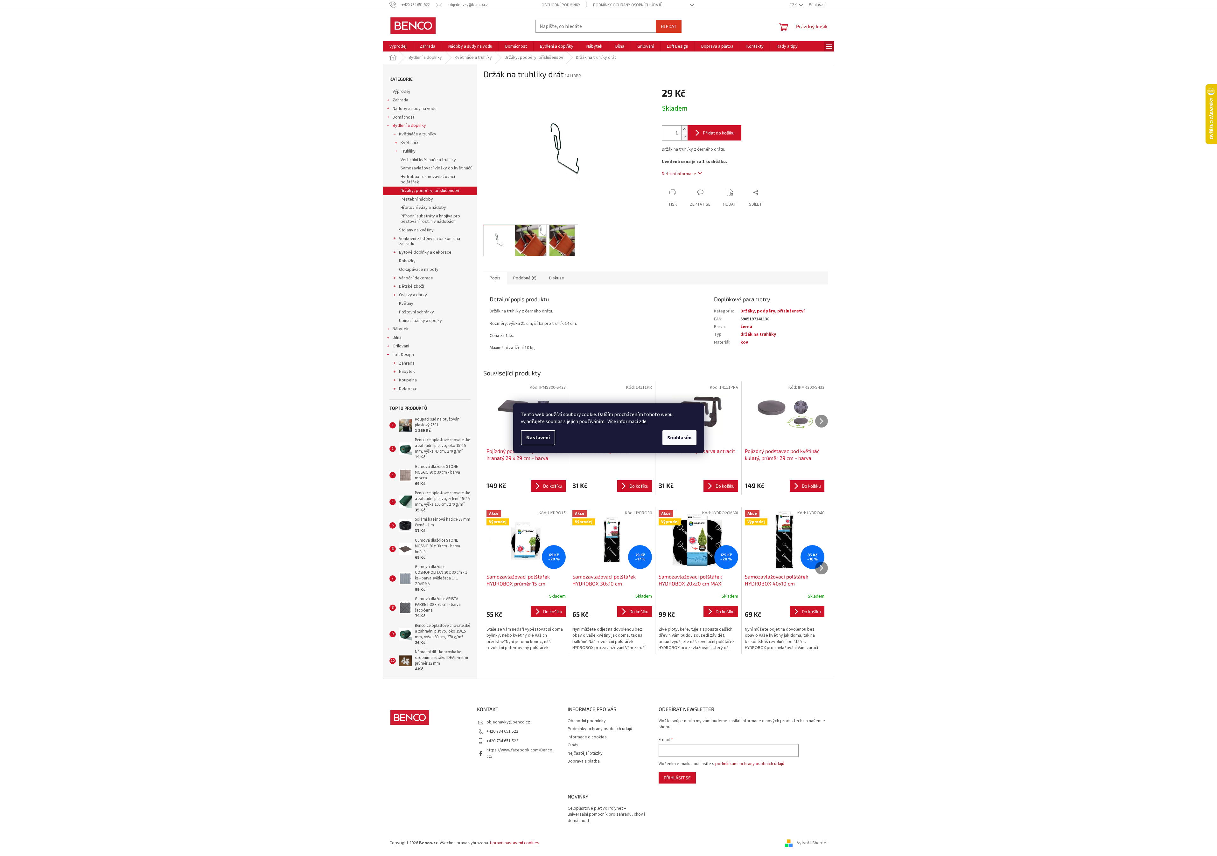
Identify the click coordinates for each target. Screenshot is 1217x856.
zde (643, 421)
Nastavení (538, 437)
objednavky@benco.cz (508, 722)
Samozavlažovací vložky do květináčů (436, 168)
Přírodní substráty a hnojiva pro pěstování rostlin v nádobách (430, 219)
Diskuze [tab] (556, 278)
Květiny (406, 303)
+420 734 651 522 (502, 731)
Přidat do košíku (719, 132)
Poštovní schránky (416, 312)
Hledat (668, 26)
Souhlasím (679, 437)
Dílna (397, 337)
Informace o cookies (587, 737)
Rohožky (407, 261)
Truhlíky (408, 151)
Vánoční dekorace (416, 278)
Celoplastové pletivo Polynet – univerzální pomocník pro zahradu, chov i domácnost (606, 814)
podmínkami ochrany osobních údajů (749, 764)
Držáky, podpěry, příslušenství (430, 191)
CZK (793, 5)
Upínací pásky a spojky (420, 321)
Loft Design (403, 355)
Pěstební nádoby (417, 199)
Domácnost (403, 117)
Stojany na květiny (416, 230)
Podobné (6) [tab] (524, 278)
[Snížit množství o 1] (684, 136)
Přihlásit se (677, 777)
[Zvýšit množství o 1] (684, 129)
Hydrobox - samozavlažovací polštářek (428, 179)
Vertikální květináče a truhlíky (428, 160)
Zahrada (400, 100)
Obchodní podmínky (561, 5)
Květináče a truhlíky (417, 134)
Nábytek (401, 329)
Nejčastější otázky (585, 753)
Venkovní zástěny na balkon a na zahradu (429, 241)
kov (744, 342)
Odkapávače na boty (418, 269)
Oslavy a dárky (413, 295)
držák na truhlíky (758, 334)
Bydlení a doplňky (409, 125)
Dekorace (408, 389)
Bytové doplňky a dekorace (425, 252)
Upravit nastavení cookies (514, 843)
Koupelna (408, 380)
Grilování (401, 346)
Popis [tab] (495, 278)
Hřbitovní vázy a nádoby (423, 207)
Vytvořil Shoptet (812, 843)
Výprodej (401, 91)
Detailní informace (679, 174)
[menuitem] (398, 46)
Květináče (410, 143)
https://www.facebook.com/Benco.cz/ (519, 753)
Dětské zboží (411, 286)
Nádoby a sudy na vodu (415, 109)
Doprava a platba (584, 761)
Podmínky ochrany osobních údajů (627, 5)
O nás (573, 745)
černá (746, 327)
